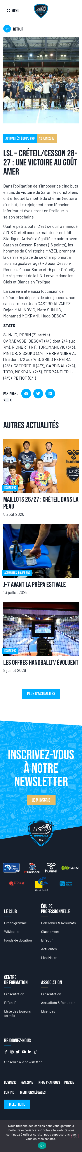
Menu (15, 10)
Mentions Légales (32, 1092)
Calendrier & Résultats (58, 923)
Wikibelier (12, 931)
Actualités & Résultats (58, 1002)
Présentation (14, 994)
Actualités (49, 949)
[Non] (75, 1136)
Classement (50, 931)
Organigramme (15, 923)
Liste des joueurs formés (17, 1013)
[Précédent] (5, 400)
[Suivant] (9, 400)
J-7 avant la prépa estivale (34, 585)
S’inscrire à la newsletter (23, 1062)
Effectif (47, 940)
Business (10, 1082)
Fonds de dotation (18, 940)
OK (42, 1145)
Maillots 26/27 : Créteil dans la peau (41, 503)
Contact (10, 1092)
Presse (69, 1082)
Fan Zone (27, 1082)
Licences (48, 1011)
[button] (26, 393)
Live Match (49, 957)
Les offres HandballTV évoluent (41, 663)
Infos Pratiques (49, 1082)
